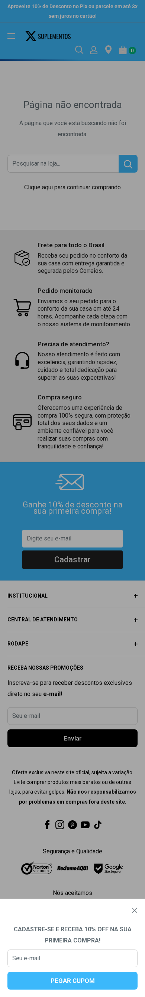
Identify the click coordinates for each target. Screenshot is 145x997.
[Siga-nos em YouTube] (85, 824)
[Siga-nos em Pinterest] (72, 824)
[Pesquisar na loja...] (128, 164)
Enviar (72, 738)
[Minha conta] (93, 50)
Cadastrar (72, 559)
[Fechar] (135, 910)
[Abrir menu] (11, 36)
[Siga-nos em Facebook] (47, 824)
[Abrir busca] (79, 50)
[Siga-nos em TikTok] (97, 824)
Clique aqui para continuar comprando (72, 187)
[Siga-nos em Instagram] (59, 824)
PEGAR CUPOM (73, 980)
